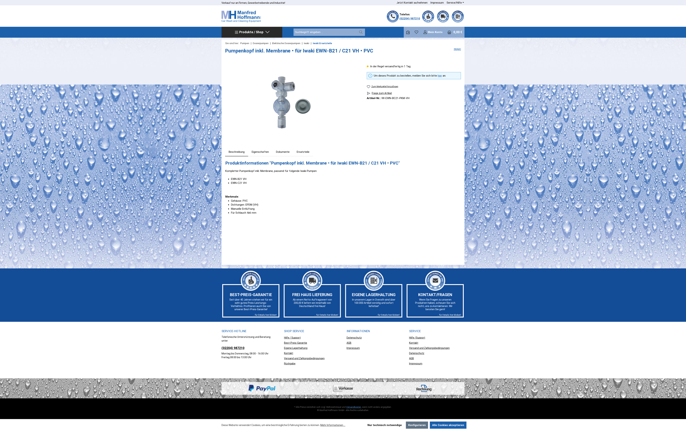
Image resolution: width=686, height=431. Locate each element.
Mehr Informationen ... (332, 425)
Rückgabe (289, 363)
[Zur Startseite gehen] (241, 16)
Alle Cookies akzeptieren (448, 425)
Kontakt (288, 353)
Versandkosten (353, 407)
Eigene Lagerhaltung (295, 348)
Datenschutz (354, 337)
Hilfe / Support (292, 337)
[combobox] (325, 32)
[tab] (236, 152)
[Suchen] (361, 32)
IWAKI (457, 49)
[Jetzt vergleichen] (408, 32)
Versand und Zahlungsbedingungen (304, 358)
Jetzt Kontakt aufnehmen (412, 2)
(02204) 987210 (409, 18)
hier (440, 75)
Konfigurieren (417, 425)
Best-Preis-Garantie (295, 342)
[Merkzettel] (416, 32)
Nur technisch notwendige (384, 425)
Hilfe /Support (417, 337)
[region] (292, 102)
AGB (349, 342)
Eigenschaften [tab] (260, 151)
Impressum (437, 2)
